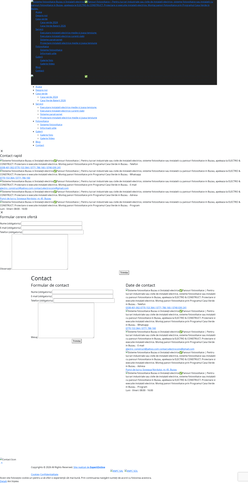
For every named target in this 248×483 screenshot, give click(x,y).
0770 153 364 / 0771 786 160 (15, 177)
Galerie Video (47, 63)
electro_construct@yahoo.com (17, 188)
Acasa (39, 12)
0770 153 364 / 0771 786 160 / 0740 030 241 (38, 167)
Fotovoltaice (42, 46)
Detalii (3, 481)
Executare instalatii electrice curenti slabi (62, 36)
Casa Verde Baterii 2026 (53, 25)
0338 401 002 (7, 167)
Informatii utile (48, 53)
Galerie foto (46, 60)
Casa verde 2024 (49, 22)
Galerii (39, 56)
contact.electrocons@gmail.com (51, 188)
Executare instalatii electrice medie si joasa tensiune (68, 32)
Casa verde (42, 19)
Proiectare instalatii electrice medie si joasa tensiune (68, 43)
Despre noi (42, 15)
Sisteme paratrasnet (51, 39)
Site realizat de (89, 467)
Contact (40, 70)
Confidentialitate (49, 474)
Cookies (35, 474)
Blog (38, 67)
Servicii (39, 29)
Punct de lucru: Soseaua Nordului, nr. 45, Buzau (25, 198)
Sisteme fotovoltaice (51, 50)
